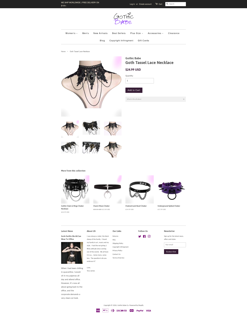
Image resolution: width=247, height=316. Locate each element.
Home (63, 51)
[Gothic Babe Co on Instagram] (149, 237)
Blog (102, 40)
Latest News (67, 231)
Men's (85, 33)
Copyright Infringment (121, 40)
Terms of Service (118, 258)
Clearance (173, 33)
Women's (70, 33)
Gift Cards (143, 40)
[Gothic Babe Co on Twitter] (139, 237)
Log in (132, 4)
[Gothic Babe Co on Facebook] (144, 237)
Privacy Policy (117, 251)
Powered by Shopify (136, 305)
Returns (115, 236)
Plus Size (136, 33)
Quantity (129, 76)
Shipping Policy (118, 243)
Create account (145, 4)
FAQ (114, 240)
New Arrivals (100, 33)
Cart (160, 4)
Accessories (155, 33)
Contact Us (116, 254)
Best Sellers (119, 33)
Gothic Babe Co (123, 305)
